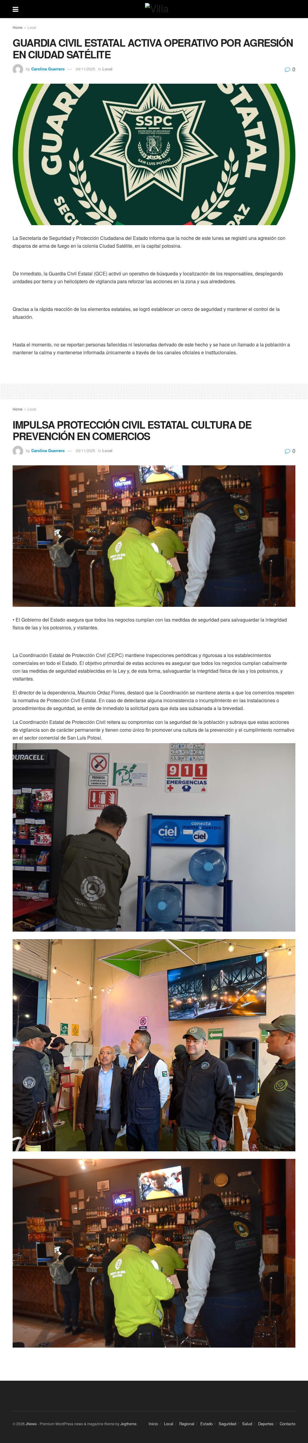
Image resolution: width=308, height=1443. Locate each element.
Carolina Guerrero (48, 69)
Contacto (287, 1423)
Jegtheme (128, 1423)
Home (18, 27)
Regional (186, 1423)
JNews (31, 1423)
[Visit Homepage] (158, 9)
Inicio (153, 1423)
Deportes (266, 1423)
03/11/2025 (85, 450)
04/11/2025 (85, 69)
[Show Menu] (15, 9)
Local (31, 27)
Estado (206, 1423)
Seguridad (227, 1423)
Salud (247, 1423)
